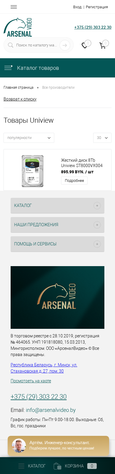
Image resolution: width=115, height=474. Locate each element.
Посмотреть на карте (31, 380)
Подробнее (74, 180)
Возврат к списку (20, 99)
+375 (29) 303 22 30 (92, 27)
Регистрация (97, 7)
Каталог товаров (37, 68)
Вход (77, 7)
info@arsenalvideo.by (51, 410)
